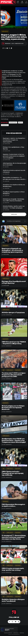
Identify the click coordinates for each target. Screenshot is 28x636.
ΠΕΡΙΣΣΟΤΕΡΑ (14, 214)
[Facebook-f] (9, 621)
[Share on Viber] (9, 48)
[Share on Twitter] (5, 48)
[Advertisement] (14, 59)
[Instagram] (12, 621)
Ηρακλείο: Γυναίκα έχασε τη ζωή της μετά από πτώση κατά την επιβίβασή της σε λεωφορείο (14, 156)
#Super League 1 (13, 122)
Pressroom (7, 43)
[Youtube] (15, 621)
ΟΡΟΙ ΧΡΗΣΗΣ (15, 632)
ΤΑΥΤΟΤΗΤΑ (22, 632)
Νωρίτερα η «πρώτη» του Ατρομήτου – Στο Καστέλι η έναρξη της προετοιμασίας (14, 139)
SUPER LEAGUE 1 (5, 31)
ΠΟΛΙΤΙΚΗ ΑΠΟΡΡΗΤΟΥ (8, 632)
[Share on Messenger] (7, 48)
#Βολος (20, 122)
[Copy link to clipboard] (11, 48)
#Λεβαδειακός (5, 125)
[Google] (18, 621)
